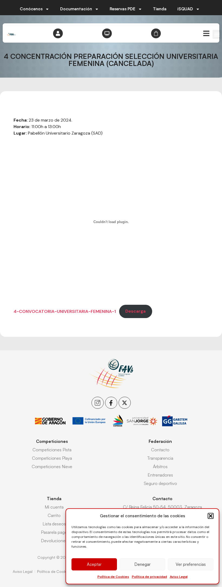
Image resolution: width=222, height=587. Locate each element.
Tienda (159, 8)
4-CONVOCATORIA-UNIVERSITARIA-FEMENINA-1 (65, 311)
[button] (210, 516)
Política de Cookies (113, 577)
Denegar (143, 564)
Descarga (135, 311)
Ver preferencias (191, 564)
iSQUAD (185, 8)
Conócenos (31, 8)
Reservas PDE (122, 8)
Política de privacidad (149, 577)
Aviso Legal (179, 577)
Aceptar (94, 564)
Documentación (76, 8)
